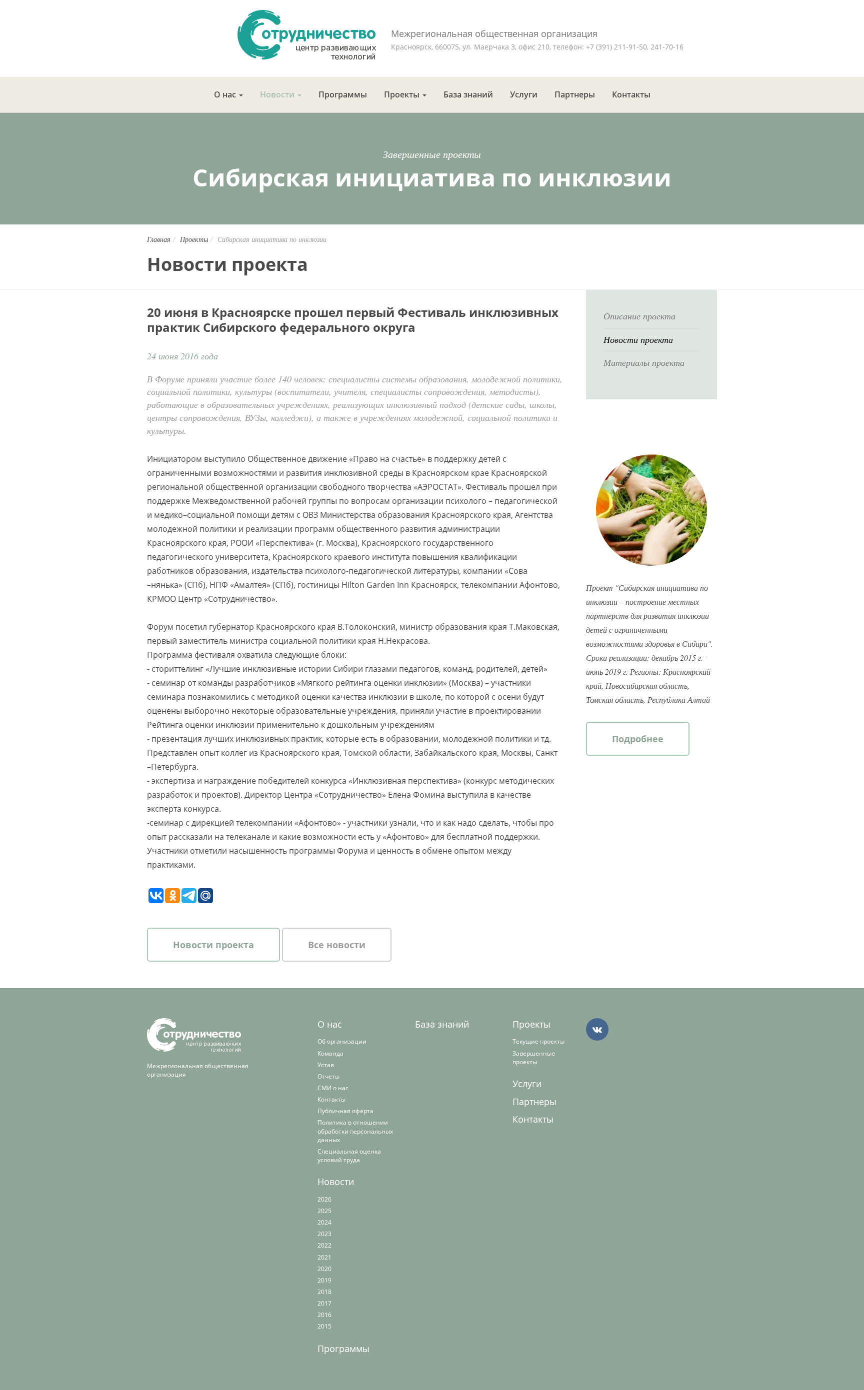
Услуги (524, 94)
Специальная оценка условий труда (349, 1155)
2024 (325, 1222)
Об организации (342, 1041)
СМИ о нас (333, 1088)
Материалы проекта (644, 362)
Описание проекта (640, 316)
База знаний (468, 94)
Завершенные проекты (533, 1057)
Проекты (403, 94)
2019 (325, 1280)
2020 (325, 1269)
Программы (342, 94)
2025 (325, 1211)
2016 (325, 1315)
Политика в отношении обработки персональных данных (355, 1131)
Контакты (631, 94)
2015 (325, 1326)
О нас (226, 94)
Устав (326, 1065)
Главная (158, 239)
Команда (331, 1053)
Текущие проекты (538, 1041)
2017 (325, 1303)
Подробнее (638, 739)
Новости (278, 94)
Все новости (337, 945)
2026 (325, 1199)
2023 (325, 1234)
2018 (325, 1292)
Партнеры (574, 94)
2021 (325, 1257)
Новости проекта (213, 945)
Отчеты (329, 1076)
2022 (325, 1245)
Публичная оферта (346, 1111)
